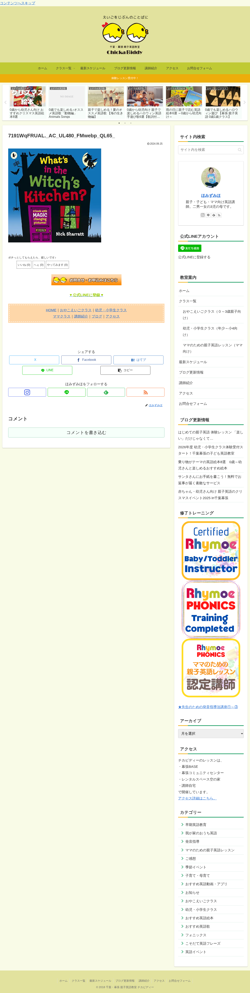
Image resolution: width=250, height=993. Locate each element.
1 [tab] (119, 123)
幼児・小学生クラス (111, 310)
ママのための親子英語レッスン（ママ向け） (213, 348)
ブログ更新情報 (191, 372)
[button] (125, 370)
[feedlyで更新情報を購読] (106, 392)
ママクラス (62, 316)
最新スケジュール (193, 362)
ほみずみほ (211, 195)
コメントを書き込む (86, 432)
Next (245, 102)
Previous (5, 102)
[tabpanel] (28, 102)
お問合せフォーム (193, 404)
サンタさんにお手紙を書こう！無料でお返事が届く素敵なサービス (209, 480)
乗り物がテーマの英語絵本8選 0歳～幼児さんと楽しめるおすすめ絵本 (210, 465)
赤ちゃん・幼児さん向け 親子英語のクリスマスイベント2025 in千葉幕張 (210, 495)
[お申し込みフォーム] (86, 279)
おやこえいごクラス (76, 310)
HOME (51, 310)
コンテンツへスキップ (17, 3)
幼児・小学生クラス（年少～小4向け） (210, 331)
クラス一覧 (187, 301)
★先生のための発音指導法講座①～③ (208, 707)
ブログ (97, 316)
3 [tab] (131, 123)
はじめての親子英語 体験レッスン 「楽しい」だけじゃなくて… (210, 435)
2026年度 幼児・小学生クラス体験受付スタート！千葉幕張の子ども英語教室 (210, 450)
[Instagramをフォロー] (27, 392)
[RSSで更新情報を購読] (145, 392)
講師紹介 (81, 316)
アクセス (113, 316)
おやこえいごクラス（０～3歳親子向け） (212, 315)
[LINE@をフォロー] (67, 392)
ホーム (184, 291)
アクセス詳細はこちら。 (197, 798)
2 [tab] (125, 123)
